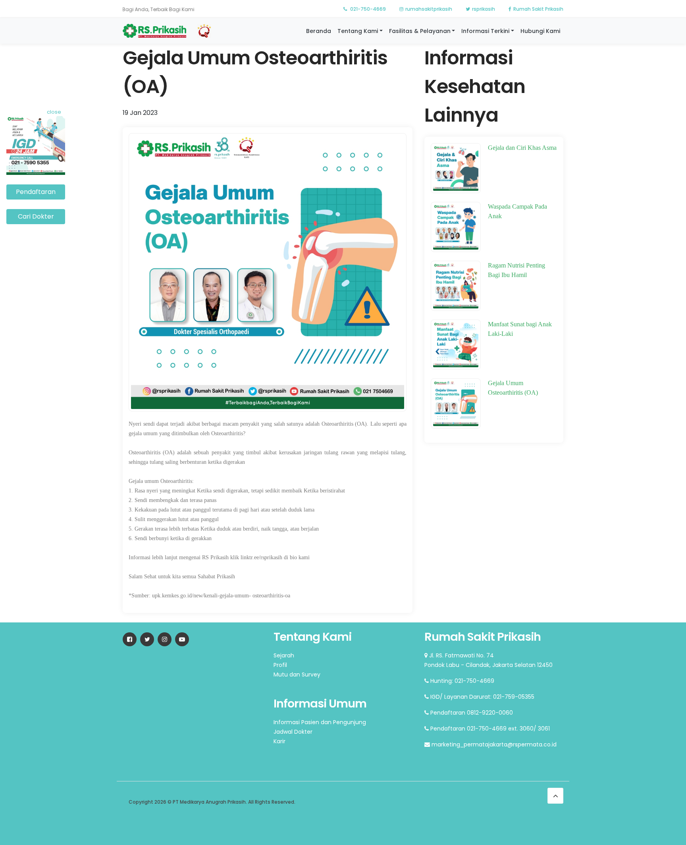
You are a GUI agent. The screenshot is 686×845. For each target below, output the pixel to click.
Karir (279, 741)
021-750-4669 (367, 9)
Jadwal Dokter (293, 732)
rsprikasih (483, 9)
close (54, 112)
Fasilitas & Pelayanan (420, 31)
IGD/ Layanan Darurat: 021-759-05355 (481, 697)
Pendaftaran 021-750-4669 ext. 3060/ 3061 (489, 729)
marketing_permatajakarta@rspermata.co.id (493, 744)
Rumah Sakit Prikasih (538, 9)
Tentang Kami (357, 31)
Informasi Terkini (485, 31)
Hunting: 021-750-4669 (461, 681)
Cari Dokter (36, 216)
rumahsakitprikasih (428, 9)
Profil (280, 665)
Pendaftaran (36, 191)
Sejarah (284, 655)
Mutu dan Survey (297, 674)
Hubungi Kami (540, 31)
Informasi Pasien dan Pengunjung (320, 722)
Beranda (318, 31)
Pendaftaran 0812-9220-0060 (471, 713)
